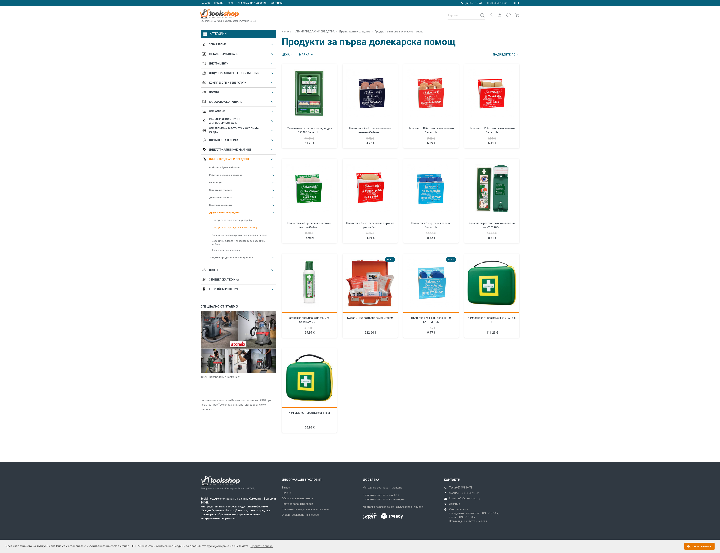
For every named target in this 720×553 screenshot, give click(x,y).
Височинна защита (220, 205)
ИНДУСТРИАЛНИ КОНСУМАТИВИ (230, 149)
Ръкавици (215, 182)
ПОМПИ (214, 92)
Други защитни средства (224, 212)
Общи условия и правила (297, 498)
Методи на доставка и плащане (382, 487)
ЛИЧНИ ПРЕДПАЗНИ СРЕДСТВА (229, 159)
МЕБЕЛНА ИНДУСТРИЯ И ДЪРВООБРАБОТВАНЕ (225, 120)
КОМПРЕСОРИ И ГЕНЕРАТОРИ (227, 82)
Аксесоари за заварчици (226, 250)
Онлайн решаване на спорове (300, 514)
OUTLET (213, 270)
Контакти (277, 3)
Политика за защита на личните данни (305, 509)
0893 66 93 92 (498, 3)
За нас (286, 487)
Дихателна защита (220, 197)
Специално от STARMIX (219, 306)
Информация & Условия (302, 480)
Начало (205, 3)
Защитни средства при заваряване (231, 257)
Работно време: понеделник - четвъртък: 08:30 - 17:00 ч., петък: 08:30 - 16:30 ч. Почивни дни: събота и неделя (474, 515)
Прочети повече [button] (261, 546)
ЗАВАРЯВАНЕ (217, 44)
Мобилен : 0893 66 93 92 (464, 492)
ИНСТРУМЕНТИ (218, 63)
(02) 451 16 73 (473, 3)
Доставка (371, 480)
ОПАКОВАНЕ (217, 111)
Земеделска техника (224, 279)
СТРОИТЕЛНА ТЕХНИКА (223, 140)
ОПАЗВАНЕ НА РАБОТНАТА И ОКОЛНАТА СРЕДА (234, 130)
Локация (454, 503)
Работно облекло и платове (225, 175)
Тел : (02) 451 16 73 (460, 487)
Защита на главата (220, 190)
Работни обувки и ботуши (224, 167)
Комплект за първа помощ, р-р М (309, 412)
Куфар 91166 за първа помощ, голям (370, 317)
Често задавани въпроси (297, 503)
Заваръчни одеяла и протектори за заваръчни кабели (238, 242)
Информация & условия (252, 3)
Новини (218, 3)
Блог (230, 3)
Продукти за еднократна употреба (232, 220)
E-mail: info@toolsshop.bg (464, 498)
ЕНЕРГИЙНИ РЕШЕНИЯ (223, 289)
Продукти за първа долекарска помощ (234, 227)
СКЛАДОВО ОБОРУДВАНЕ (225, 101)
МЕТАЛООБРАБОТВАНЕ (223, 54)
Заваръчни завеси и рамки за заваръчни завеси (239, 235)
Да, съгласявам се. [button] (699, 546)
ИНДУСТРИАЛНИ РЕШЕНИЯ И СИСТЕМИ (234, 73)
